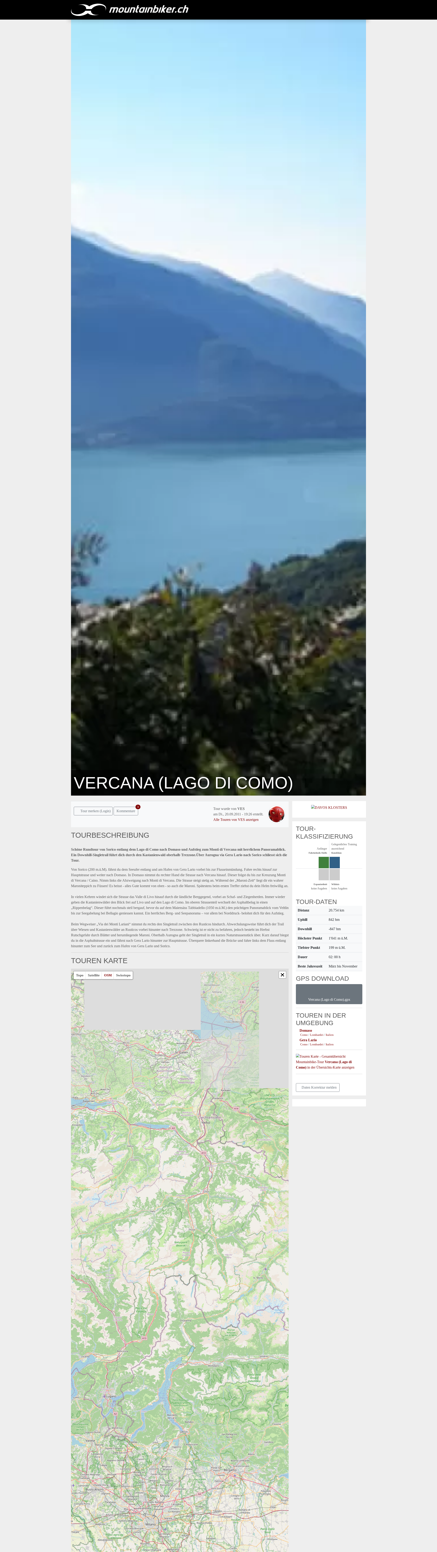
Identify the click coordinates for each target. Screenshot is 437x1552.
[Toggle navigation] (361, 9)
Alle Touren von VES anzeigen (236, 820)
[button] (282, 974)
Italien (330, 1034)
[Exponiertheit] (324, 874)
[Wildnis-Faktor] (335, 874)
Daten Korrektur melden (319, 1087)
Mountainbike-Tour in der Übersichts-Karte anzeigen (325, 1064)
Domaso (306, 1030)
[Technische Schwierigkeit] (324, 862)
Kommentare (127, 810)
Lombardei (317, 1034)
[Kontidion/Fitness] (335, 862)
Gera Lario (308, 1040)
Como (304, 1034)
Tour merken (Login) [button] (95, 811)
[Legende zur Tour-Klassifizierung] (356, 836)
